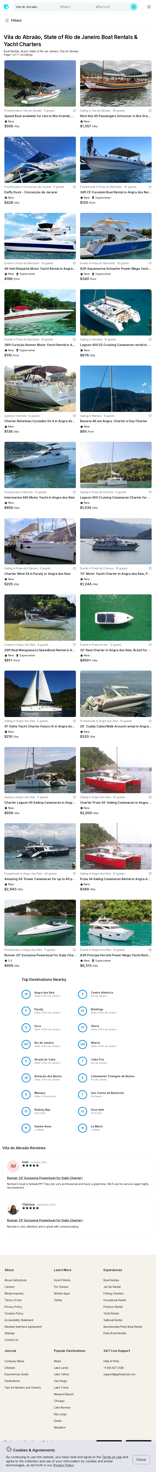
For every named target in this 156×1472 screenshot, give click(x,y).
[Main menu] (149, 7)
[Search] (133, 6)
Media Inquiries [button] (14, 1293)
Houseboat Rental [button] (114, 1300)
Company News (14, 1361)
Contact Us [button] (11, 1339)
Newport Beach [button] (64, 1394)
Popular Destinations (69, 1351)
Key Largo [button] (60, 1414)
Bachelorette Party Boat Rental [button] (122, 1326)
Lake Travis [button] (61, 1387)
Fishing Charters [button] (113, 1293)
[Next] (71, 83)
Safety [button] (58, 1300)
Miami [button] (57, 1361)
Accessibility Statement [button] (19, 1320)
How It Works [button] (62, 1280)
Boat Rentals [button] (111, 1280)
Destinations (12, 1380)
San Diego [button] (60, 1380)
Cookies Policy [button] (14, 1313)
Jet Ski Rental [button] (112, 1286)
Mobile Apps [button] (62, 1293)
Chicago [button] (59, 1400)
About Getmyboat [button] (15, 1280)
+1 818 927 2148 (113, 1367)
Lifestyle (10, 1367)
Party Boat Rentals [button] (114, 1333)
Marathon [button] (60, 1427)
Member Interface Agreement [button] (23, 1326)
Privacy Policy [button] (63, 1465)
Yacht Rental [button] (111, 1313)
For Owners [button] (61, 1286)
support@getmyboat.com (119, 1374)
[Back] (9, 83)
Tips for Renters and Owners (23, 1387)
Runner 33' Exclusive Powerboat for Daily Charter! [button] (45, 1178)
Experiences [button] (112, 1270)
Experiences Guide (17, 1374)
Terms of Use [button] (112, 1457)
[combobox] (35, 6)
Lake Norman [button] (62, 1407)
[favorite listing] (74, 110)
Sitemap (10, 1333)
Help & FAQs (111, 1361)
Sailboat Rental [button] (112, 1320)
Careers (10, 1286)
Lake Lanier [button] (61, 1367)
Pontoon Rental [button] (113, 1306)
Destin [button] (58, 1420)
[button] (11, 51)
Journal (10, 1351)
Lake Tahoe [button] (61, 1374)
